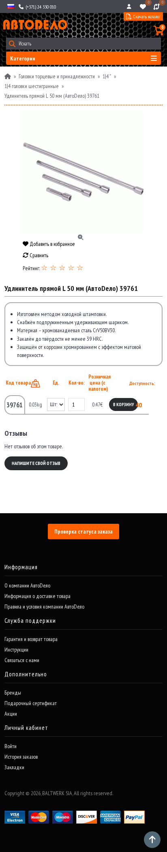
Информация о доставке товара (37, 596)
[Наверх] (152, 839)
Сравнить (38, 255)
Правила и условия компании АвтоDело (44, 606)
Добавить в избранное (51, 243)
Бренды (12, 692)
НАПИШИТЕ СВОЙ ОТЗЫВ (36, 463)
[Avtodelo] (34, 24)
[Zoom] (83, 172)
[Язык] (10, 6)
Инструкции (16, 649)
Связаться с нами (21, 660)
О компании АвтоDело (27, 585)
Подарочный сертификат (30, 703)
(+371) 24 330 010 (40, 7)
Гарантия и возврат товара (31, 639)
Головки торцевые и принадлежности (57, 76)
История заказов (21, 756)
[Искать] (12, 43)
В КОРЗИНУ (123, 404)
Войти (10, 746)
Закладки (14, 767)
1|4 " (107, 76)
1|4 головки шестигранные (31, 86)
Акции (10, 713)
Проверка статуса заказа (83, 531)
